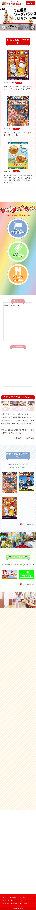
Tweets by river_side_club (11, 305)
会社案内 (15, 903)
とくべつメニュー (17, 900)
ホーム (6, 897)
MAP (25, 833)
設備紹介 (6, 903)
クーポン (6, 900)
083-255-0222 (18, 851)
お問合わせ (24, 903)
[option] (18, 15)
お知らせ (14, 897)
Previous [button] (4, 27)
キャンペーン (23, 897)
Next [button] (32, 27)
